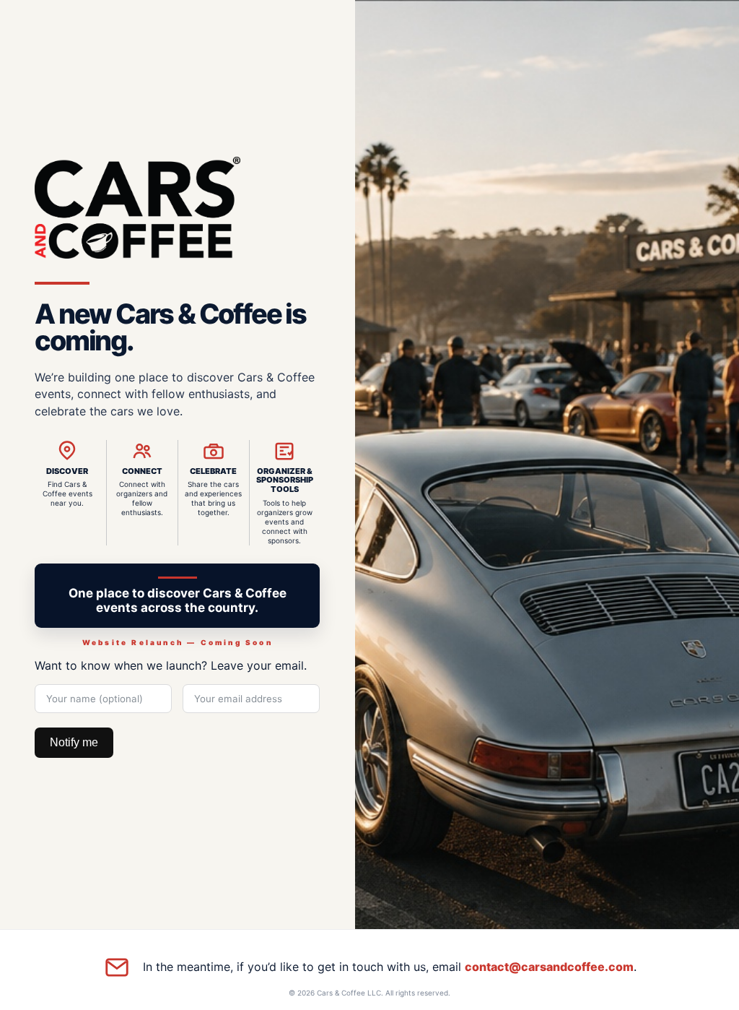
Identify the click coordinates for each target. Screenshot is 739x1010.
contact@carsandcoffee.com (549, 966)
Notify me (74, 742)
